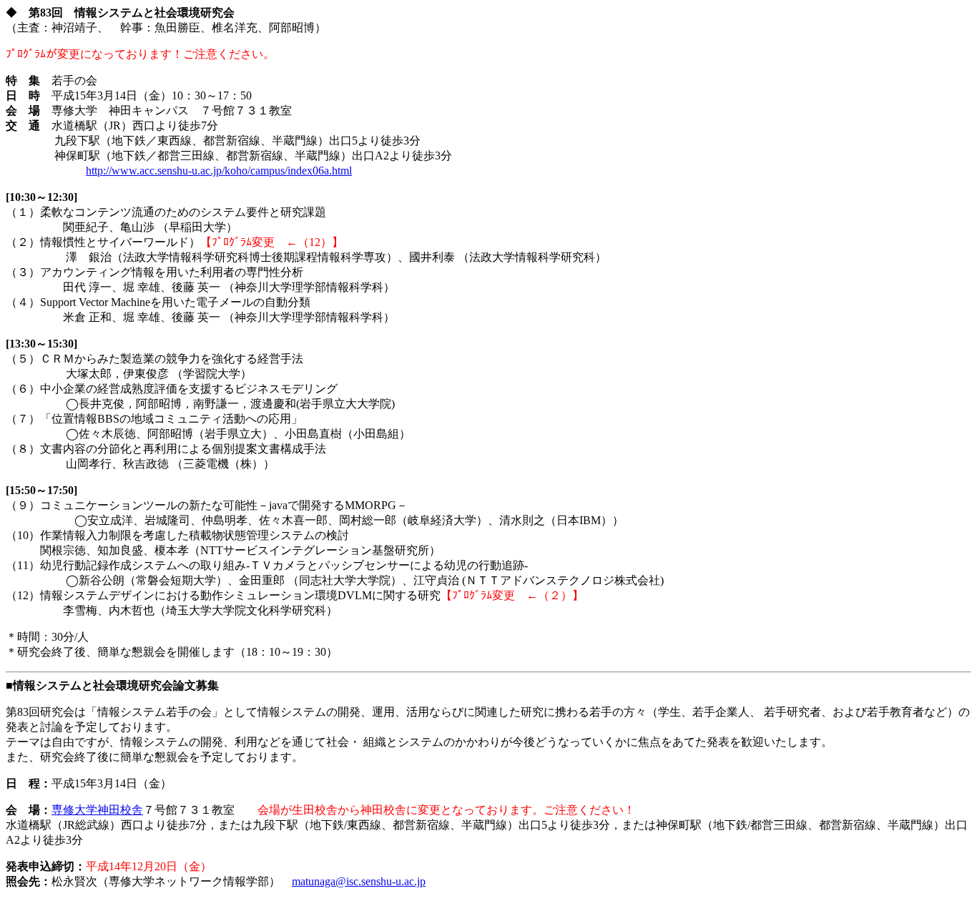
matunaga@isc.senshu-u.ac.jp (359, 881)
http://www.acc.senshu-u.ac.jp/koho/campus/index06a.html (219, 170)
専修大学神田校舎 (97, 810)
